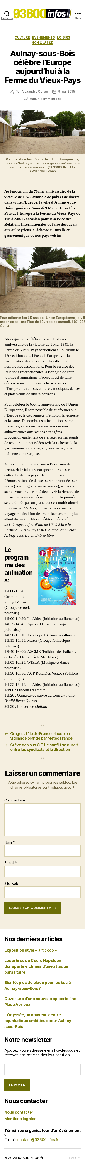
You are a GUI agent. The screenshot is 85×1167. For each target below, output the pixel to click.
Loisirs (63, 37)
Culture (22, 37)
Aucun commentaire (45, 99)
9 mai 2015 (66, 91)
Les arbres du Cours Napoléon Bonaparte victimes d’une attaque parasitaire (36, 966)
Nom (9, 842)
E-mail (10, 863)
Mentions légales (20, 1118)
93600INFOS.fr (30, 1158)
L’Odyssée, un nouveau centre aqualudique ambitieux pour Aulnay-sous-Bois (38, 1020)
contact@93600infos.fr (37, 1139)
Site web (11, 884)
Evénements (43, 37)
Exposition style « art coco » (30, 950)
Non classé (42, 42)
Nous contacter (18, 1112)
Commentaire (14, 800)
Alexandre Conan (35, 91)
